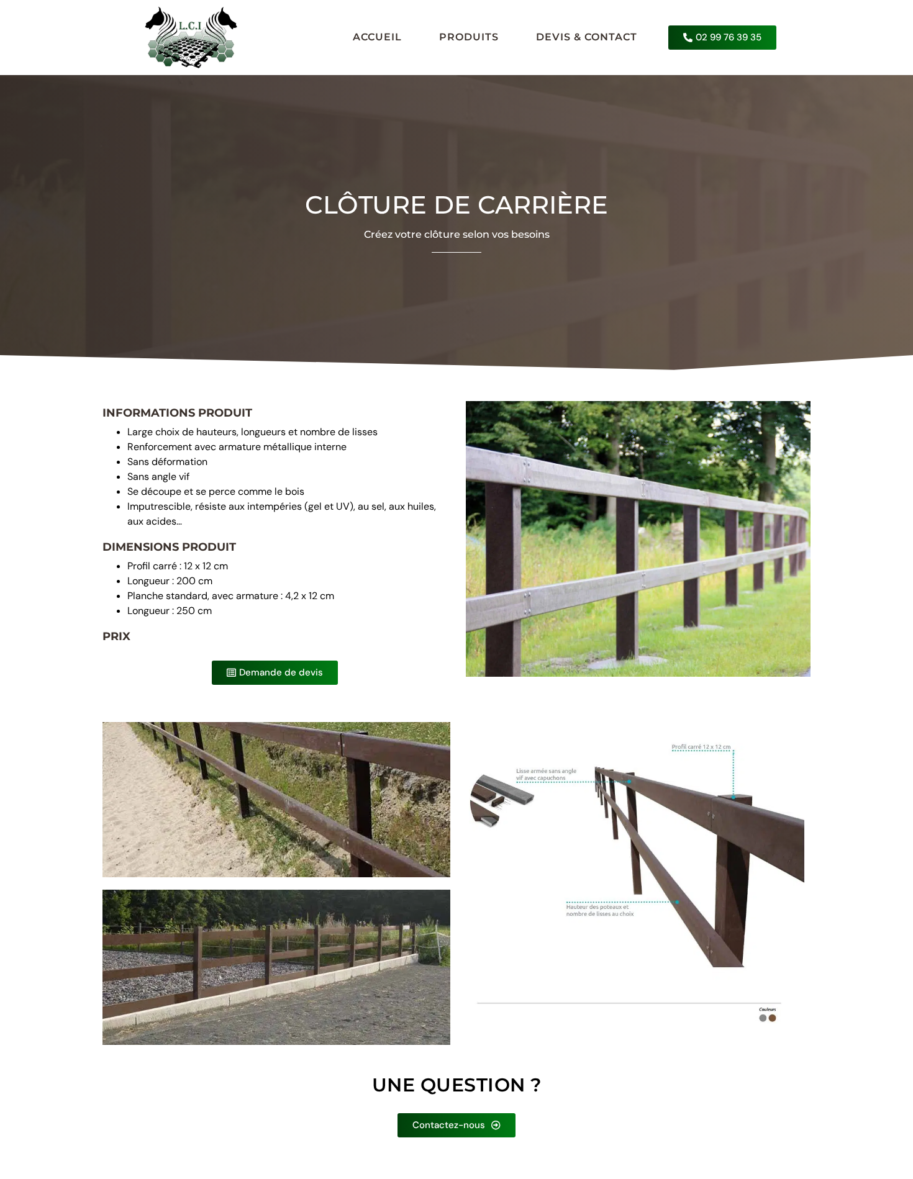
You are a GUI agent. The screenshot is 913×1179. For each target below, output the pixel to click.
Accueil (377, 37)
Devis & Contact (586, 37)
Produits (469, 37)
